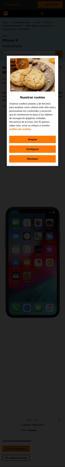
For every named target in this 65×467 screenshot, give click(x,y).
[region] (32, 111)
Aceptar (32, 139)
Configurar (32, 149)
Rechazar (32, 158)
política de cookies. (20, 129)
